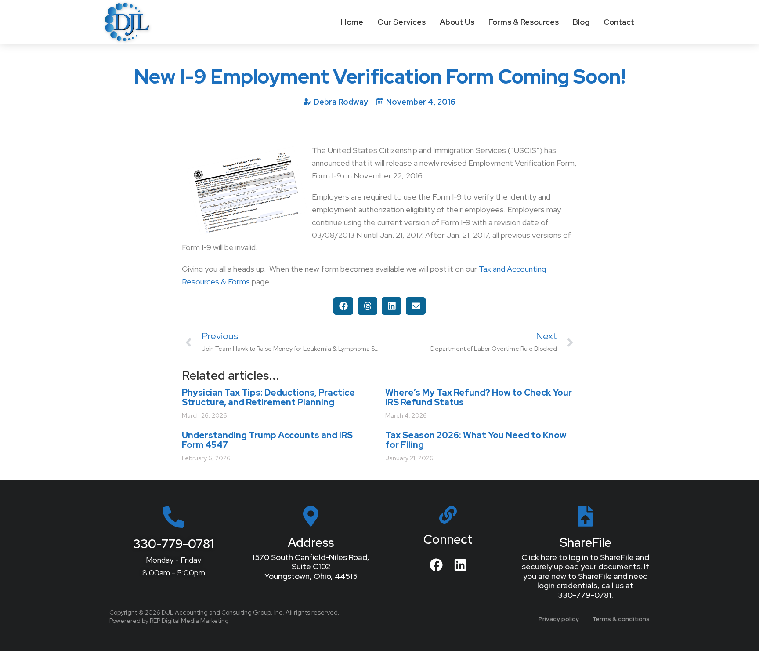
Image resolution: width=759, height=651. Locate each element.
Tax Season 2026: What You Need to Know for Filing (475, 440)
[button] (343, 306)
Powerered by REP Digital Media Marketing (169, 621)
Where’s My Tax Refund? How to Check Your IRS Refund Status (478, 397)
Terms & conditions (621, 619)
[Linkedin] (460, 564)
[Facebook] (436, 564)
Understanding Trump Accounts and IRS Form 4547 (267, 440)
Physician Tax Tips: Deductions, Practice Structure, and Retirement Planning (268, 397)
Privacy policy (559, 619)
